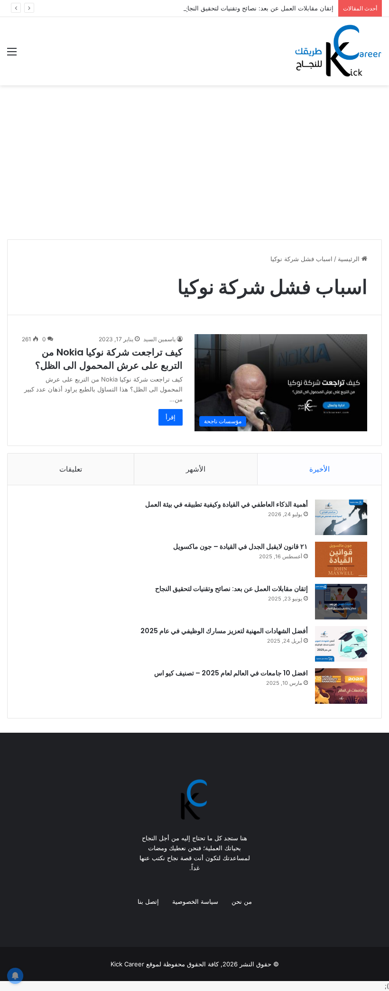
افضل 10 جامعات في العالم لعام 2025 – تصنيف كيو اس (231, 673)
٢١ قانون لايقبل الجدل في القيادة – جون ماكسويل (240, 546)
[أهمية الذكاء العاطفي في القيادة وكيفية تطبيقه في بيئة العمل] (341, 517)
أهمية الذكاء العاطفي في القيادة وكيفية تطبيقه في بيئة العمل (226, 504)
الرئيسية (349, 259)
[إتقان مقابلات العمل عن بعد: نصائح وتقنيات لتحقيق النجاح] (341, 601)
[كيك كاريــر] (337, 51)
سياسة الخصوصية (195, 901)
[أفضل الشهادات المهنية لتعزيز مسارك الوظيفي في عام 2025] (341, 644)
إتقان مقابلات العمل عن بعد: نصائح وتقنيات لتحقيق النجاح (258, 8)
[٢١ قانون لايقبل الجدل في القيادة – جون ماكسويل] (341, 559)
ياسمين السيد (159, 339)
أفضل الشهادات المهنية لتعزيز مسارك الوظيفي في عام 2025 (224, 631)
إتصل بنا (148, 901)
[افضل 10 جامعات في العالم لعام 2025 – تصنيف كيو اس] (341, 686)
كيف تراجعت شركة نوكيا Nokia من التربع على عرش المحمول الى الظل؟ (109, 358)
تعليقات (70, 468)
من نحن (242, 901)
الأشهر (195, 468)
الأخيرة (319, 468)
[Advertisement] (194, 166)
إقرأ (171, 417)
